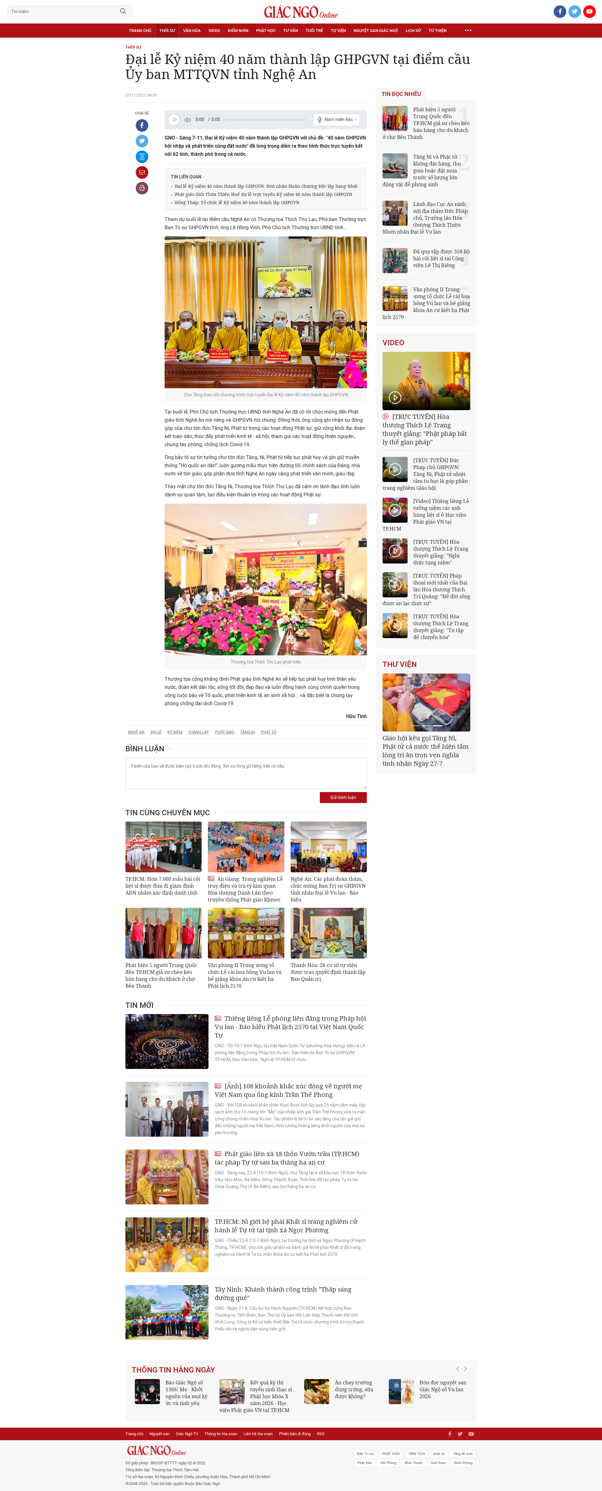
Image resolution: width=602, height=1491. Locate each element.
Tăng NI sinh (463, 1461)
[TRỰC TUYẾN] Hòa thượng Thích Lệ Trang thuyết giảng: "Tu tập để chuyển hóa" (440, 627)
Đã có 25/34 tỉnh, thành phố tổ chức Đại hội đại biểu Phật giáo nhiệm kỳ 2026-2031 (425, 746)
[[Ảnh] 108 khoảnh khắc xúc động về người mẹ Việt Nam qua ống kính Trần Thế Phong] (167, 1109)
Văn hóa (192, 30)
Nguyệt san (160, 1440)
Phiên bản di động (295, 1440)
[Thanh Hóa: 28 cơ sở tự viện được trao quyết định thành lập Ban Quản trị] (329, 933)
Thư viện (400, 664)
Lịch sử (413, 30)
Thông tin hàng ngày (173, 1370)
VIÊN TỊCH (417, 1461)
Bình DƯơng (463, 1470)
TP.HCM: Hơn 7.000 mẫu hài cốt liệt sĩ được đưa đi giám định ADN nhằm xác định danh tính (162, 885)
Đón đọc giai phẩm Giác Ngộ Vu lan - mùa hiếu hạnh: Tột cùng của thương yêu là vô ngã (173, 1396)
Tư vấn (290, 30)
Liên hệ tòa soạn (258, 1440)
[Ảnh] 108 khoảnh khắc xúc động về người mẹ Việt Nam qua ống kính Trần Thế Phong (288, 1090)
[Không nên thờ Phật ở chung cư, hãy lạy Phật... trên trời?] (232, 1391)
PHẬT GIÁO (391, 1461)
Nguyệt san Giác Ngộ (376, 30)
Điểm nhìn (238, 30)
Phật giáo (224, 732)
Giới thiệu (438, 1470)
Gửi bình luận (343, 797)
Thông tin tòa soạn (220, 1440)
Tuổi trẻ (314, 30)
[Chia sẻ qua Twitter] (142, 141)
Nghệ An (136, 732)
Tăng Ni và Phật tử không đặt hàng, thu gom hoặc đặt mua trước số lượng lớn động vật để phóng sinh (422, 170)
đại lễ (155, 732)
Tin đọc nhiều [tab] (401, 94)
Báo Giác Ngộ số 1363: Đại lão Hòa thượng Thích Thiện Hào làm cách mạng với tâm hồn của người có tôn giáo (428, 1399)
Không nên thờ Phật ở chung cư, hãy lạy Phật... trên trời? (274, 1389)
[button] (459, 1397)
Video (214, 30)
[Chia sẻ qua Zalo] (142, 157)
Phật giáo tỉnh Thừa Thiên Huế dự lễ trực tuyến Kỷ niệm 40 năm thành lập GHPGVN (263, 194)
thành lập (198, 732)
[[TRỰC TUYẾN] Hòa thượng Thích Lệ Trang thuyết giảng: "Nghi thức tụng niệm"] (395, 550)
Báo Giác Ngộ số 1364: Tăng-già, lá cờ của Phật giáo (356, 1389)
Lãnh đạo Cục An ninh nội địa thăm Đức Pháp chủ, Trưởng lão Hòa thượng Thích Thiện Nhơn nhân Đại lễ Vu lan (425, 218)
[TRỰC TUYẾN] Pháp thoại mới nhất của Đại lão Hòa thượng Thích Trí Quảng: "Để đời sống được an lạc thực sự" (426, 589)
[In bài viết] (142, 188)
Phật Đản (365, 1470)
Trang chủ (140, 30)
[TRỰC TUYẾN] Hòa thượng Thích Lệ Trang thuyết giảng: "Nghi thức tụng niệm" (440, 552)
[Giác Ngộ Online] (230, 1457)
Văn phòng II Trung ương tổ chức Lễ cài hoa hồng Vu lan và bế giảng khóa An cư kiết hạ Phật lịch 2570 (245, 975)
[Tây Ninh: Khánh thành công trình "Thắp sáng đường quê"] (167, 1312)
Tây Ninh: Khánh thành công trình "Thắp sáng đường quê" (283, 1293)
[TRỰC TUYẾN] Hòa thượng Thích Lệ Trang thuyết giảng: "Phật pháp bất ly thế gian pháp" (425, 429)
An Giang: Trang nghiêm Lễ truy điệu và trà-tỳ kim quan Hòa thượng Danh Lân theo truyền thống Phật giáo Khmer (245, 889)
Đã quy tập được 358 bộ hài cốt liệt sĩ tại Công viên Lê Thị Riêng (441, 258)
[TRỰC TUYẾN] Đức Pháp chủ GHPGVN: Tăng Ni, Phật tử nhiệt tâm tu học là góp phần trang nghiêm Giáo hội (425, 474)
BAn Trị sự (365, 1461)
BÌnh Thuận (413, 1470)
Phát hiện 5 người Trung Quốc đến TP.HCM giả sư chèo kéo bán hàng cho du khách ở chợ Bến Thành (161, 975)
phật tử (439, 1461)
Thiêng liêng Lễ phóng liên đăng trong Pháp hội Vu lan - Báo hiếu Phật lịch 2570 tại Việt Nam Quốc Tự (290, 1026)
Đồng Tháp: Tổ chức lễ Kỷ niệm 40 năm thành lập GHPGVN (237, 202)
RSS (321, 1440)
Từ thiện (437, 30)
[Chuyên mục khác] (468, 31)
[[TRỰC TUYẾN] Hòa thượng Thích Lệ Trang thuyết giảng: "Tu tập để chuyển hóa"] (395, 625)
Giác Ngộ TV (187, 1440)
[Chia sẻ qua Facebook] (142, 125)
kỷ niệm (174, 732)
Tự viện (338, 30)
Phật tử (268, 732)
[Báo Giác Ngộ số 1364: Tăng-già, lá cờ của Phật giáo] (316, 1391)
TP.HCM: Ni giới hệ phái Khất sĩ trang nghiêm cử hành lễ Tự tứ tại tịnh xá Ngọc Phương (286, 1225)
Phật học (266, 30)
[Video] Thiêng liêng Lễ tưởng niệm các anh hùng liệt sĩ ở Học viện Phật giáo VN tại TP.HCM (426, 515)
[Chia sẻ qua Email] (142, 172)
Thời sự (167, 30)
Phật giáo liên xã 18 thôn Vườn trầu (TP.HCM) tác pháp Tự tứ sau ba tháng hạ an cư (287, 1158)
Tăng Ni (247, 732)
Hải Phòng (388, 1470)
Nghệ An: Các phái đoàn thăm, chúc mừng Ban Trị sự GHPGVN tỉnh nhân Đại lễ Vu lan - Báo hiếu (328, 889)
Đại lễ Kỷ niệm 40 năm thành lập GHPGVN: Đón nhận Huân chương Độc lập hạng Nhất (266, 186)
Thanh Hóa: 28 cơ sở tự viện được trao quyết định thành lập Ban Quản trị (328, 972)
